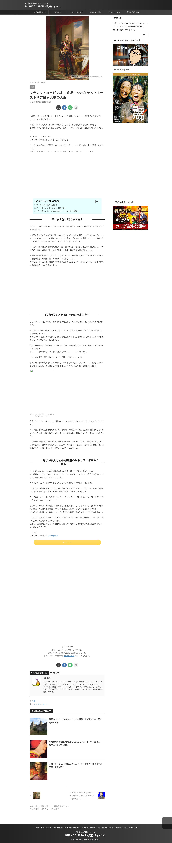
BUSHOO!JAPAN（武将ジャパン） (44, 6)
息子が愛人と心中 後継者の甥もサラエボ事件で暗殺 (56, 211)
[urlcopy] (76, 107)
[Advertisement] (67, 179)
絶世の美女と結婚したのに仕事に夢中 (51, 208)
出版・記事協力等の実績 (105, 827)
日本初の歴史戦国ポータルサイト (86, 832)
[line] (70, 107)
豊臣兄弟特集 (47, 827)
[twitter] (58, 107)
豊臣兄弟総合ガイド (39, 12)
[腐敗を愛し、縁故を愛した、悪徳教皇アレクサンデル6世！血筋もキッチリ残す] (48, 795)
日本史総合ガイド (77, 12)
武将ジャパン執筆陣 (88, 827)
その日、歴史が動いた (40, 704)
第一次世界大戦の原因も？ (46, 205)
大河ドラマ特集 (95, 12)
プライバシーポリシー (130, 827)
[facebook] (64, 107)
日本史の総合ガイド (60, 827)
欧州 (33, 701)
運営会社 (118, 827)
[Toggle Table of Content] (96, 202)
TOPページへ (66, 542)
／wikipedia (53, 535)
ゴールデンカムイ (114, 12)
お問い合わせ (69, 656)
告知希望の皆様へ (133, 12)
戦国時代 (58, 12)
